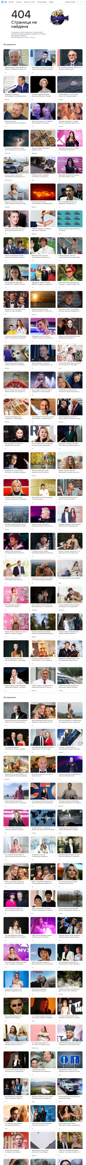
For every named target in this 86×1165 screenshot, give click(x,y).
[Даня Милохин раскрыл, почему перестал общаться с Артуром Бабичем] (69, 1010)
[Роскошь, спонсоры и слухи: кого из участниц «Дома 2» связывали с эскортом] (16, 760)
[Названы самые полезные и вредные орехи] (43, 142)
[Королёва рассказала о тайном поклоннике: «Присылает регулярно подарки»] (69, 142)
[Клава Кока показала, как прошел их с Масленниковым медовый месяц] (43, 572)
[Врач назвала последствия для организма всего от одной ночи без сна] (43, 599)
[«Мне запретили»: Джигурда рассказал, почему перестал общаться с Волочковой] (16, 1037)
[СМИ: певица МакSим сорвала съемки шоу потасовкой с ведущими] (43, 1090)
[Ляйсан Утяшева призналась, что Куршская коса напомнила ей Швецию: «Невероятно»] (69, 545)
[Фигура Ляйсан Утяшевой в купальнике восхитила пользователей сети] (16, 438)
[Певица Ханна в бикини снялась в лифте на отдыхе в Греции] (16, 626)
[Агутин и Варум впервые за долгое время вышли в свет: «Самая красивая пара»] (16, 1064)
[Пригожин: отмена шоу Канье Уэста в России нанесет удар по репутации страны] (69, 438)
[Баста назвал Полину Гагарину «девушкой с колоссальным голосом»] (43, 384)
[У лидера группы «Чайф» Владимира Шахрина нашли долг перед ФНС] (43, 545)
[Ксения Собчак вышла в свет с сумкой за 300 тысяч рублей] (43, 787)
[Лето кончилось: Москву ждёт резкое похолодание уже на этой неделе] (69, 1064)
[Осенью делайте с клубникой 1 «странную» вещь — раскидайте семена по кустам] (69, 814)
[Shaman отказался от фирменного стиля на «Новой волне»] (69, 929)
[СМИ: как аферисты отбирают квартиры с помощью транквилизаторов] (43, 223)
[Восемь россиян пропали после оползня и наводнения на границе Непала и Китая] (16, 518)
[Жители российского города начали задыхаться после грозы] (16, 142)
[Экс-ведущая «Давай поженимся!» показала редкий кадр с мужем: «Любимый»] (16, 902)
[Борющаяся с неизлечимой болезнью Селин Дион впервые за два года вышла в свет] (16, 464)
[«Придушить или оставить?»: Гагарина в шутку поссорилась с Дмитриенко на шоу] (43, 330)
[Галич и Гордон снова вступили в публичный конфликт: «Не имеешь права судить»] (16, 679)
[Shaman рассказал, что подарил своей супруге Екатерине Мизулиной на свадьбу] (43, 115)
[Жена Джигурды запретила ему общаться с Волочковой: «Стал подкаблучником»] (43, 876)
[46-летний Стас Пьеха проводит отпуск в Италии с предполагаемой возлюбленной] (43, 491)
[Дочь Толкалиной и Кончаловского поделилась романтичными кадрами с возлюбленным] (16, 841)
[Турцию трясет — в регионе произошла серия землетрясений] (43, 983)
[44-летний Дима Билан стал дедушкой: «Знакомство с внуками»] (69, 196)
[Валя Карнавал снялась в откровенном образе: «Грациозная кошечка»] (16, 599)
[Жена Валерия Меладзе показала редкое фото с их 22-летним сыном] (43, 902)
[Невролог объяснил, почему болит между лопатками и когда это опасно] (16, 196)
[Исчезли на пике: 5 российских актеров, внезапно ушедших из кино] (69, 303)
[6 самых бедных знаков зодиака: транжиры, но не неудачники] (69, 599)
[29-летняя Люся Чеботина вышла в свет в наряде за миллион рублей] (16, 1117)
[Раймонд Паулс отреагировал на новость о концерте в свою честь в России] (16, 61)
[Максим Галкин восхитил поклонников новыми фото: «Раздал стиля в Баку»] (43, 249)
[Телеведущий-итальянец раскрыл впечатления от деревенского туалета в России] (43, 411)
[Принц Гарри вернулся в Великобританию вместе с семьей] (16, 572)
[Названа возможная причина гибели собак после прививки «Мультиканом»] (16, 357)
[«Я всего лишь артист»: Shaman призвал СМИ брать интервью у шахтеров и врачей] (43, 733)
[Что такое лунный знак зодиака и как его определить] (69, 760)
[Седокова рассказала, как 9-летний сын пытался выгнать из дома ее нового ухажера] (69, 384)
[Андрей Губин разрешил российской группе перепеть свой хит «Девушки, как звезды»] (16, 545)
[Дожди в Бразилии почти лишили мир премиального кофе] (16, 787)
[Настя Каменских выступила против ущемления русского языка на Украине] (43, 706)
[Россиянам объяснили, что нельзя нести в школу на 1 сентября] (69, 357)
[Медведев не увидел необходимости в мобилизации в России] (16, 88)
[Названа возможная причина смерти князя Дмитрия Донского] (43, 626)
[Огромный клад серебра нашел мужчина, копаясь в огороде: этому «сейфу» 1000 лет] (43, 760)
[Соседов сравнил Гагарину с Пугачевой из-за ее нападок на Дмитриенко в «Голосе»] (43, 652)
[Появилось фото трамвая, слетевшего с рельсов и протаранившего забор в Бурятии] (43, 169)
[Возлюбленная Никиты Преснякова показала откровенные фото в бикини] (43, 1144)
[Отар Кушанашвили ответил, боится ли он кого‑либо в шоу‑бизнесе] (69, 491)
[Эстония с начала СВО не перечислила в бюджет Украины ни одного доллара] (69, 902)
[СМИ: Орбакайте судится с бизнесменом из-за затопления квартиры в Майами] (43, 1117)
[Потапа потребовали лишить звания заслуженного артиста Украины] (16, 249)
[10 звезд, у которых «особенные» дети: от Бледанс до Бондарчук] (16, 330)
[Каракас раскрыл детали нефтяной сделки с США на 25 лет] (43, 303)
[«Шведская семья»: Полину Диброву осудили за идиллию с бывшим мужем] (43, 276)
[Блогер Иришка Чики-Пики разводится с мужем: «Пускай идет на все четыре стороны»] (16, 276)
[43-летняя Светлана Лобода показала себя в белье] (69, 1037)
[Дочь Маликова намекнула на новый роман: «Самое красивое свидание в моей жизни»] (69, 1117)
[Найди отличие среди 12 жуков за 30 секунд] (69, 223)
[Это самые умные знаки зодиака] (69, 572)
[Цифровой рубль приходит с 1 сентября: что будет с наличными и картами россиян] (69, 706)
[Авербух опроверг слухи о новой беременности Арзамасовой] (69, 518)
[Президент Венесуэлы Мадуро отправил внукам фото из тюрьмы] (69, 956)
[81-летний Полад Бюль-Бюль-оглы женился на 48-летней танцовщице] (69, 61)
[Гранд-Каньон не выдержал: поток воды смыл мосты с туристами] (43, 814)
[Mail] (2, 2)
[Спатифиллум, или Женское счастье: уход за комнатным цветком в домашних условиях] (69, 733)
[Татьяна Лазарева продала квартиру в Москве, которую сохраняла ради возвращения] (43, 88)
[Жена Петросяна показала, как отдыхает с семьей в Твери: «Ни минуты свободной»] (69, 276)
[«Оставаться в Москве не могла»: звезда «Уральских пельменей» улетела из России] (43, 956)
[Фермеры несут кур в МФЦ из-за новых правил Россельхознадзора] (16, 929)
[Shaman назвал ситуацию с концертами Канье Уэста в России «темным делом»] (43, 518)
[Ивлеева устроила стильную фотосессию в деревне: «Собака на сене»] (16, 814)
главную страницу (29, 37)
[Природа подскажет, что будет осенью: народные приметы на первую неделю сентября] (69, 115)
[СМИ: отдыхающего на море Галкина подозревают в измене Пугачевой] (43, 1064)
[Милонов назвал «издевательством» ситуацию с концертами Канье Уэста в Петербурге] (16, 115)
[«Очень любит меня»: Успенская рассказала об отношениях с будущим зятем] (43, 438)
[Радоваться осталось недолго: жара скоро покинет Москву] (69, 679)
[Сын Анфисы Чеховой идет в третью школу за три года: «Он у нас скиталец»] (16, 1010)
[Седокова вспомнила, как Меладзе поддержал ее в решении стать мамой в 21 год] (16, 1144)
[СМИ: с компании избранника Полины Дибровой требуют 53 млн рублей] (43, 1037)
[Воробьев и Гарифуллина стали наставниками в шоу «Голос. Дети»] (69, 652)
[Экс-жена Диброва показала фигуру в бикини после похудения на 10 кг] (16, 1090)
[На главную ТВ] (5, 2)
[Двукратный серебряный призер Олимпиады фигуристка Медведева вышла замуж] (69, 330)
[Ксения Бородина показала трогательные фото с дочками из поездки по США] (16, 652)
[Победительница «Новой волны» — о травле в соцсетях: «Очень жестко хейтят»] (16, 706)
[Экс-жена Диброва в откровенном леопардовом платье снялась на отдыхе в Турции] (69, 876)
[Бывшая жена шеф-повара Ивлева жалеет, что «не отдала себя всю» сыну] (16, 876)
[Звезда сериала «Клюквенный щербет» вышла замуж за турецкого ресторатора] (69, 626)
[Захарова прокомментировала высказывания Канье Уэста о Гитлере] (16, 223)
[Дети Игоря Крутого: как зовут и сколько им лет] (43, 929)
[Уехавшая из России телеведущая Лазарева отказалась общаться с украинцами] (43, 1010)
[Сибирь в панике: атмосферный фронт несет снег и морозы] (69, 1144)
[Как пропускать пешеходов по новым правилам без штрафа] (69, 983)
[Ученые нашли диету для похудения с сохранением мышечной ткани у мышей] (16, 411)
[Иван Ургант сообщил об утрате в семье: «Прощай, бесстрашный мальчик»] (43, 61)
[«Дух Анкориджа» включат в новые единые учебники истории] (69, 411)
